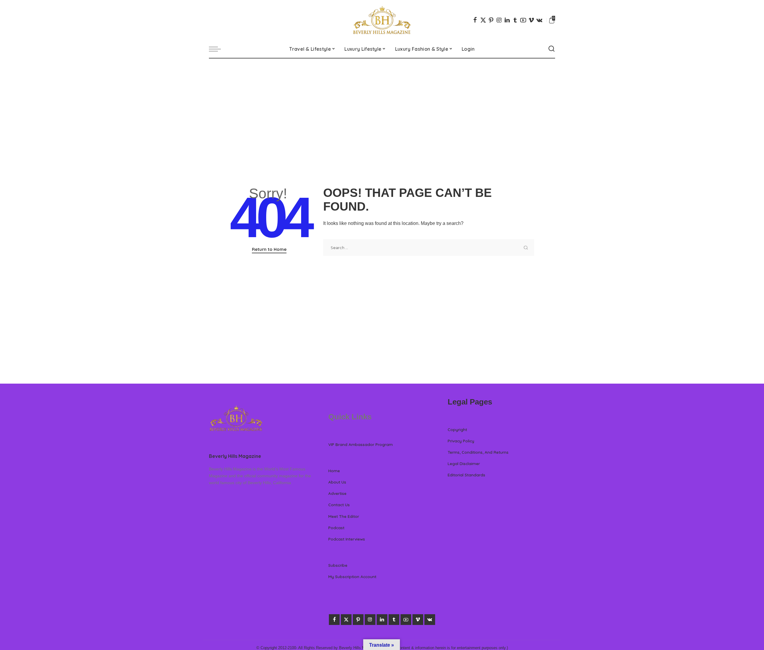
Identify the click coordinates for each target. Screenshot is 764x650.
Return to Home (269, 249)
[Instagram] (499, 20)
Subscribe (337, 565)
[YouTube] (523, 20)
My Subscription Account (352, 576)
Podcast (336, 527)
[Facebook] (475, 20)
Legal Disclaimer (464, 463)
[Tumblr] (515, 20)
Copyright (457, 429)
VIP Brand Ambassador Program (360, 444)
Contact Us (339, 504)
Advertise (337, 493)
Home (334, 470)
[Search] (551, 49)
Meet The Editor (343, 516)
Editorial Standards (466, 474)
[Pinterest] (491, 20)
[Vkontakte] (539, 20)
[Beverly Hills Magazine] (382, 20)
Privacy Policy (461, 440)
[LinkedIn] (507, 20)
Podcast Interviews (346, 538)
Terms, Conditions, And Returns (478, 452)
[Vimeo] (531, 20)
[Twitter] (483, 20)
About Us (337, 481)
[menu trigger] (218, 49)
